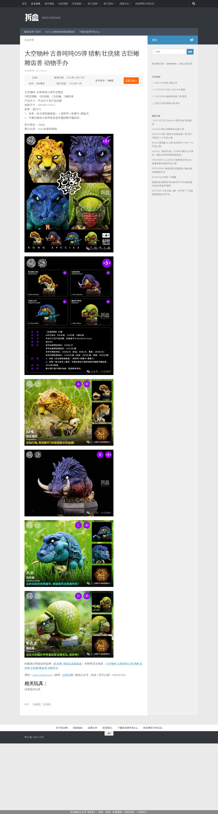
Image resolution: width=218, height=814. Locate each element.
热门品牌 (92, 3)
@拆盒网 (67, 675)
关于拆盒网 (62, 727)
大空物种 (46, 704)
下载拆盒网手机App (89, 31)
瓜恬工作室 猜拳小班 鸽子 (167, 103)
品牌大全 (124, 3)
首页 (24, 3)
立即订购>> (131, 80)
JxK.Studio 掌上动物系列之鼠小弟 (168, 129)
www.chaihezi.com (42, 675)
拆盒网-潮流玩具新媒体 (68, 663)
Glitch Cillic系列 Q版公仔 (166, 83)
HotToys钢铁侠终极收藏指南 (60, 31)
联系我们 (107, 727)
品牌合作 (92, 727)
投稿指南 (77, 727)
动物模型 (36, 704)
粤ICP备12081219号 (34, 737)
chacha (30, 71)
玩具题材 (76, 3)
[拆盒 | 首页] (31, 17)
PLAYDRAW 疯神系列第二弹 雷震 (171, 96)
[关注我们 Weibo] (192, 40)
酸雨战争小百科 (32, 31)
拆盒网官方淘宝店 (144, 3)
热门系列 (108, 3)
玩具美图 (63, 3)
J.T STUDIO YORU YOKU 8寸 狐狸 (170, 89)
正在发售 (35, 3)
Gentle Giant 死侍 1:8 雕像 (164, 177)
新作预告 (49, 3)
